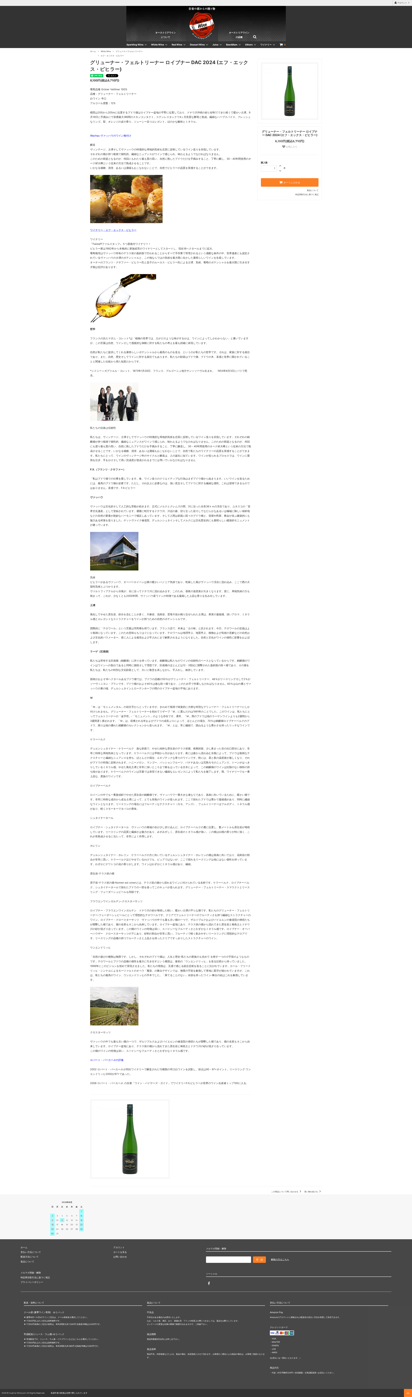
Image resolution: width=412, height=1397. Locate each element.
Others (249, 44)
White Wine (157, 44)
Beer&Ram (231, 44)
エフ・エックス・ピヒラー (112, 55)
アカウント (402, 3)
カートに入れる (291, 182)
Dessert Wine (197, 44)
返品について (312, 190)
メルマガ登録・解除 (31, 1272)
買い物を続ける (311, 1191)
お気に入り (291, 146)
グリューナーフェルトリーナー (129, 51)
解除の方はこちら (280, 1259)
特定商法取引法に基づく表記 (35, 1277)
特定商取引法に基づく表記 (306, 194)
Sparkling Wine (134, 44)
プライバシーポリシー (32, 1282)
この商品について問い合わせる (285, 1191)
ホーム (93, 51)
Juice (215, 44)
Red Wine (177, 44)
